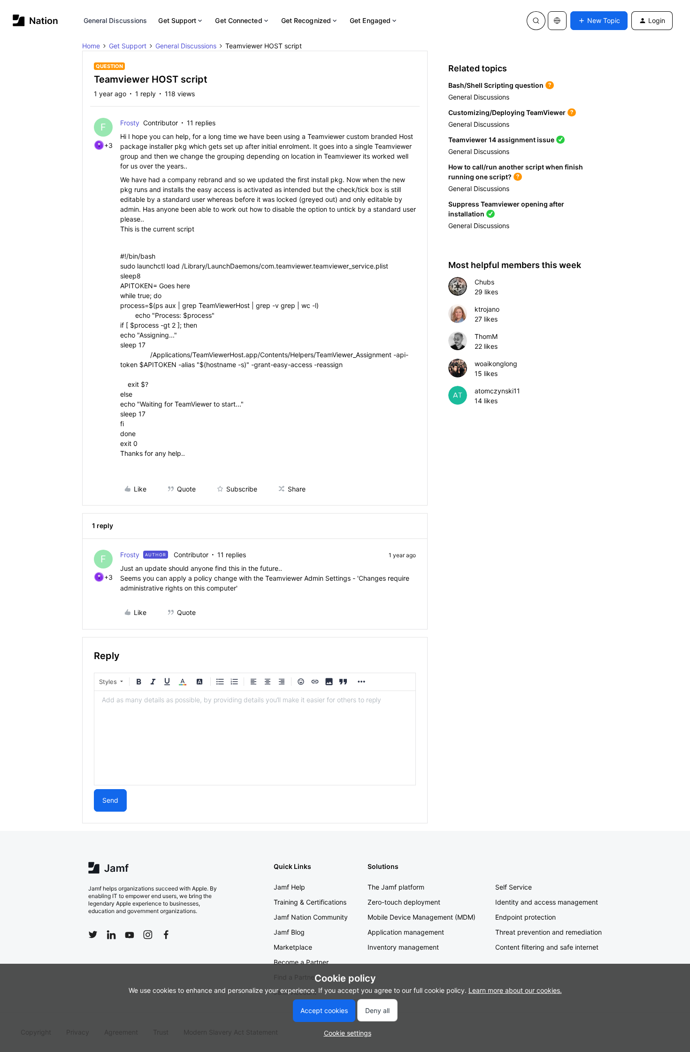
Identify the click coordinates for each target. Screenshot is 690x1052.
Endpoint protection (525, 917)
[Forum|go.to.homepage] (35, 20)
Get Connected (238, 20)
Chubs (484, 282)
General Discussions (115, 20)
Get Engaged (370, 20)
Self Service (513, 887)
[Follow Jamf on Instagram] (148, 934)
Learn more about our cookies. (515, 990)
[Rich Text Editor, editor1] (254, 738)
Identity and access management (546, 902)
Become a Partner (301, 962)
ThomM (486, 336)
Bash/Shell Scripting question (496, 85)
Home (91, 46)
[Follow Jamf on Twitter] (93, 934)
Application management (406, 932)
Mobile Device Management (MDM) (421, 917)
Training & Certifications (310, 902)
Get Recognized (306, 20)
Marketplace (293, 947)
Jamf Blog (289, 932)
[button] (599, 20)
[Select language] (557, 20)
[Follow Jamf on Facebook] (166, 934)
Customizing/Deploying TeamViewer (507, 112)
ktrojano (487, 309)
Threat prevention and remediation (548, 932)
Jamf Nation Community (311, 917)
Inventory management (403, 947)
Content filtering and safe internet (546, 947)
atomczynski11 (497, 391)
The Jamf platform (396, 887)
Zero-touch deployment (404, 902)
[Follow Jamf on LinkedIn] (111, 934)
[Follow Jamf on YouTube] (129, 934)
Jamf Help (289, 887)
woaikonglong (496, 364)
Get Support (177, 20)
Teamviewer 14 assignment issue (501, 140)
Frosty (129, 123)
